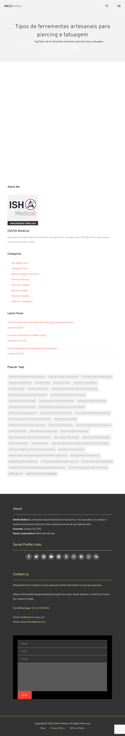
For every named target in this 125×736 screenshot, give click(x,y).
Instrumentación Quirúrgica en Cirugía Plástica (62, 407)
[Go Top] (119, 729)
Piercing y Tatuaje (17, 431)
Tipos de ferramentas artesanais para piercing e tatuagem (80, 443)
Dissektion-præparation (85, 383)
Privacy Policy (57, 728)
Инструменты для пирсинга (85, 455)
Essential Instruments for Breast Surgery (27, 335)
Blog (42, 728)
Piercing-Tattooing (20, 279)
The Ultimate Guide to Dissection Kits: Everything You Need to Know (40, 322)
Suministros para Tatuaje (67, 437)
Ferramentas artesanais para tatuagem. (28, 395)
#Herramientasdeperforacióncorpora (27, 377)
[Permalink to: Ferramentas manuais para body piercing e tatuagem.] (11, 85)
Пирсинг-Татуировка (21, 301)
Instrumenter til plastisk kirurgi (55, 413)
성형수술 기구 (15, 473)
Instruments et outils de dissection (92, 413)
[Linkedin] (44, 557)
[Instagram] (74, 557)
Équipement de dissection (71, 449)
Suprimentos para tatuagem (95, 437)
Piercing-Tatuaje (19, 290)
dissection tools (62, 383)
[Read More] (33, 166)
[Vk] (96, 557)
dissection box (42, 383)
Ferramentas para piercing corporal (68, 395)
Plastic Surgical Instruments (74, 431)
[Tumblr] (66, 557)
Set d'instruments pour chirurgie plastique (30, 437)
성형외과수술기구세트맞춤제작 (41, 473)
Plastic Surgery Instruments (43, 431)
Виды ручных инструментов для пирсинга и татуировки (38, 455)
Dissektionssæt (16, 389)
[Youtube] (51, 557)
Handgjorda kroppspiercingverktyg (57, 401)
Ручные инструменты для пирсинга (59, 461)
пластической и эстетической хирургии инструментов (36, 467)
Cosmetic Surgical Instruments (97, 377)
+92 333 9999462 (40, 608)
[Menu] (119, 6)
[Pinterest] (81, 557)
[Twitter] (36, 557)
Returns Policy (77, 728)
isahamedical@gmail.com (33, 622)
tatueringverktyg (40, 443)
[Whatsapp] (89, 557)
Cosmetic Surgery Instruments (63, 377)
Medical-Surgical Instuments (25, 274)
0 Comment (54, 121)
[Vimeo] (59, 557)
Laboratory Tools (19, 268)
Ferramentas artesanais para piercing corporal (74, 389)
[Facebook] (29, 557)
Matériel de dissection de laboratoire (27, 425)
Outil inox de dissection (61, 425)
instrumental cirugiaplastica (22, 413)
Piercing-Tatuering (20, 296)
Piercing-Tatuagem (20, 285)
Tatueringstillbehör (18, 443)
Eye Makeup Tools (19, 263)
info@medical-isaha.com (32, 617)
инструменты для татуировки (97, 461)
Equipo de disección (38, 389)
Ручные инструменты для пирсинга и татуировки (32, 348)
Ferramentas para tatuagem (22, 401)
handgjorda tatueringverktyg (92, 401)
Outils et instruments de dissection (94, 425)
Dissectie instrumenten (20, 383)
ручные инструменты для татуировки (87, 467)
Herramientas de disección (22, 407)
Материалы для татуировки (23, 461)
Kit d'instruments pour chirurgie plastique (29, 419)
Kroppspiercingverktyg (65, 419)
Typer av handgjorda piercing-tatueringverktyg (32, 449)
